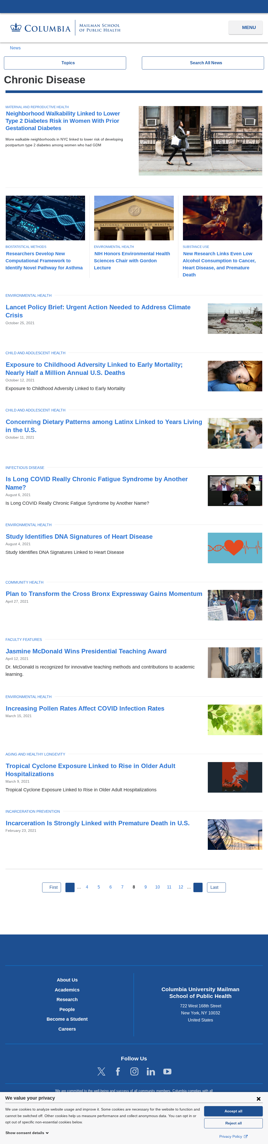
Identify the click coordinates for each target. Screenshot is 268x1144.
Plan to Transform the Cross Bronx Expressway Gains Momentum (104, 593)
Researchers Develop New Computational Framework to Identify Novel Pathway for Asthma (44, 260)
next (198, 887)
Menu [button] (249, 27)
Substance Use (196, 247)
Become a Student (67, 1019)
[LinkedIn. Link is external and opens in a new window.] (151, 1071)
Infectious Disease (24, 468)
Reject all (233, 1123)
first (53, 887)
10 (157, 887)
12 (180, 887)
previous (70, 887)
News (15, 48)
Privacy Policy (231, 1136)
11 (169, 887)
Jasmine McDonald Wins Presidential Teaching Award (86, 651)
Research (67, 999)
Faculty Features (23, 639)
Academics (67, 989)
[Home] (65, 27)
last (214, 887)
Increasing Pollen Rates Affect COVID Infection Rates (85, 708)
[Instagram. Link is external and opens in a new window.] (134, 1071)
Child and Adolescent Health (35, 353)
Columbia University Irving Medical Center (134, 6)
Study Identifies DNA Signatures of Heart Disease (79, 536)
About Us (67, 980)
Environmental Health (114, 247)
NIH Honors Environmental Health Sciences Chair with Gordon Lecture (132, 260)
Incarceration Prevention (32, 811)
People (67, 1009)
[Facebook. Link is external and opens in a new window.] (118, 1071)
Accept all (233, 1111)
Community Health (24, 582)
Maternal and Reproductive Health (37, 107)
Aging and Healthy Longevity (35, 754)
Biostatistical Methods (25, 247)
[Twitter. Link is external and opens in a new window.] (101, 1071)
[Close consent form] (258, 1098)
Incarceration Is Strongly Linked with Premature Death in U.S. (98, 823)
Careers (67, 1029)
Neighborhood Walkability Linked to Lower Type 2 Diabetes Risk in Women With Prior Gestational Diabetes (62, 120)
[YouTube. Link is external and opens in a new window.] (167, 1071)
